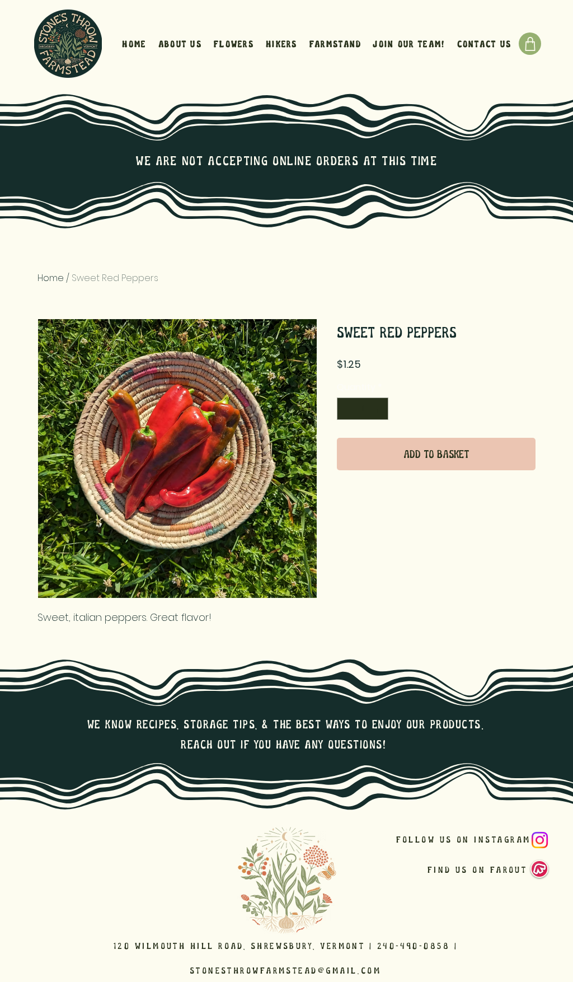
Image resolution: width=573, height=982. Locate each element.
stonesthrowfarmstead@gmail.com (286, 970)
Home (50, 278)
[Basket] (530, 43)
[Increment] (379, 408)
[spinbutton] (362, 408)
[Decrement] (346, 408)
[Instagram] (540, 840)
